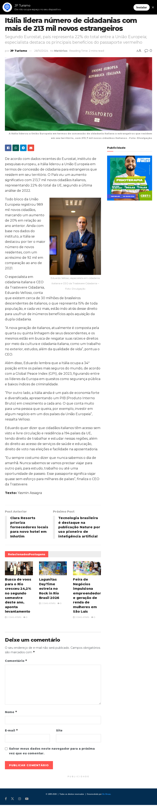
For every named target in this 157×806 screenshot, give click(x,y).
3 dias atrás (82, 617)
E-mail (11, 730)
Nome (11, 712)
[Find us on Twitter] (12, 798)
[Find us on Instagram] (19, 798)
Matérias (60, 50)
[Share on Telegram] (23, 148)
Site (59, 730)
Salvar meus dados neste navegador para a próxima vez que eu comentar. (52, 751)
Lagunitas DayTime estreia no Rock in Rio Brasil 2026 (49, 588)
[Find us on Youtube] (26, 798)
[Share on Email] (31, 148)
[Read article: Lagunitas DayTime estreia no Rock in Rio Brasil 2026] (53, 568)
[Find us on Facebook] (6, 798)
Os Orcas (106, 794)
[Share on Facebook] (8, 148)
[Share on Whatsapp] (15, 148)
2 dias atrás (14, 617)
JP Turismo (18, 50)
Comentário (16, 661)
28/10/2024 (41, 50)
